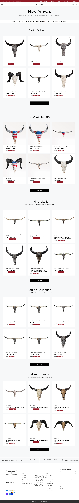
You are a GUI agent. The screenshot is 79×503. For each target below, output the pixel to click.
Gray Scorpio (34, 322)
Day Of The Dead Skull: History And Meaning (39, 480)
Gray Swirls (9, 62)
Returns (24, 477)
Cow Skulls (48, 477)
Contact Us (66, 1)
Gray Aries (9, 322)
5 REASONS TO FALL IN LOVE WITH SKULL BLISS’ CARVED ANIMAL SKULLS (39, 476)
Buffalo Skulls (49, 479)
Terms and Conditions (27, 483)
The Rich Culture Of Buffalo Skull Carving (39, 485)
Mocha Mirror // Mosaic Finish (61, 408)
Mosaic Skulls (63, 21)
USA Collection (29, 21)
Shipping (24, 475)
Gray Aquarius (34, 354)
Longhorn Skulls (49, 483)
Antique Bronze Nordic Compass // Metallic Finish (62, 238)
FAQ (59, 1)
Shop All (47, 473)
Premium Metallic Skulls (49, 486)
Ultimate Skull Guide (39, 482)
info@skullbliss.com (64, 476)
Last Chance (48, 488)
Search (24, 481)
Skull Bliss (45, 501)
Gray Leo (57, 322)
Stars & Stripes (10, 148)
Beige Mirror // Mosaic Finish (15, 407)
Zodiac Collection (51, 21)
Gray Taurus (58, 354)
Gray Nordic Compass (37, 236)
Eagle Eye (57, 180)
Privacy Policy (34, 501)
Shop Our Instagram (50, 490)
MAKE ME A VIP (75, 474)
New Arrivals (48, 475)
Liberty (32, 180)
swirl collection (17, 21)
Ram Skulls (48, 481)
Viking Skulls (40, 21)
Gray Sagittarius (11, 354)
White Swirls (34, 62)
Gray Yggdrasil (10, 237)
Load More (39, 103)
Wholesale (74, 1)
